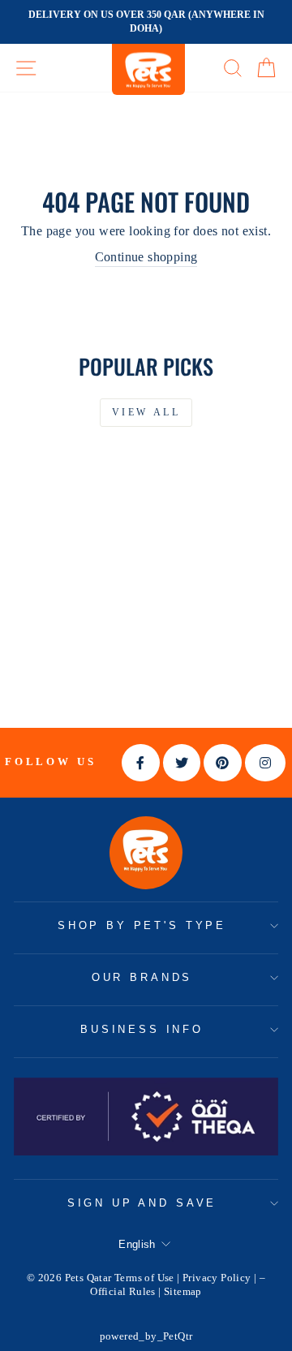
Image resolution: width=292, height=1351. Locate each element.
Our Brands (142, 977)
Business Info (142, 1029)
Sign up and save (142, 1203)
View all (146, 412)
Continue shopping (146, 257)
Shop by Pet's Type (142, 925)
